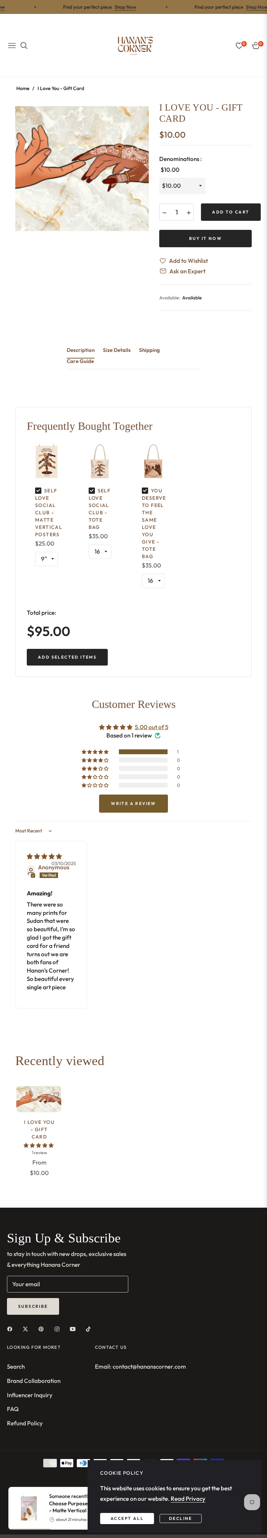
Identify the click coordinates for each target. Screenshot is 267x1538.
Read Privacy (188, 1498)
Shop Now (112, 7)
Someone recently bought (84, 1503)
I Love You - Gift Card (39, 1129)
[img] (44, 856)
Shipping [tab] (149, 350)
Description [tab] (81, 350)
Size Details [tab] (117, 350)
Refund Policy (25, 1423)
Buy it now (205, 238)
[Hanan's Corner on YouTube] (74, 1328)
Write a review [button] (133, 803)
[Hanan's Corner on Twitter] (27, 1328)
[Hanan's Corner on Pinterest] (42, 1328)
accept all (127, 1518)
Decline (180, 1518)
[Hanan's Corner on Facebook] (11, 1328)
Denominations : (180, 164)
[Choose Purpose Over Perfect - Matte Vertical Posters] (26, 1508)
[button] (96, 751)
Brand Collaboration (33, 1380)
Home (22, 88)
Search (16, 1366)
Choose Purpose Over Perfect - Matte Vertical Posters (84, 1507)
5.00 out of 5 (151, 727)
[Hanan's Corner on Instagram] (58, 1328)
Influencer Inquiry (29, 1395)
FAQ (13, 1408)
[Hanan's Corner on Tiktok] (90, 1328)
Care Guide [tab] (80, 361)
